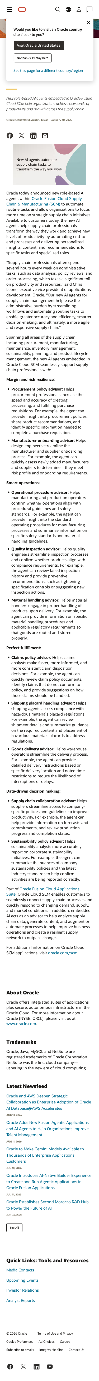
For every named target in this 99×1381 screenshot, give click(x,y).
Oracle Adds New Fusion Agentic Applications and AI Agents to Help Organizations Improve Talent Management (47, 1128)
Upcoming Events (22, 1280)
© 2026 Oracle (16, 1333)
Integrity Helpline (51, 1349)
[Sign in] (79, 9)
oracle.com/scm (63, 952)
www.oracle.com (21, 1023)
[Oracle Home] (22, 9)
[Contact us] (89, 9)
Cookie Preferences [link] (19, 1341)
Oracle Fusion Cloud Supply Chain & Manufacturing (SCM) (44, 201)
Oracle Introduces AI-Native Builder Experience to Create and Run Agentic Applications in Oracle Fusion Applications (48, 1181)
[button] (9, 9)
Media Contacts (20, 1269)
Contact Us (76, 1349)
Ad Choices (47, 1341)
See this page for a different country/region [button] (48, 70)
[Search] (58, 9)
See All (14, 1228)
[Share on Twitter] (21, 136)
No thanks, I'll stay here (32, 58)
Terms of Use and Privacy (55, 1333)
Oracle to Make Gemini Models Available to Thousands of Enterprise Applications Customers (45, 1155)
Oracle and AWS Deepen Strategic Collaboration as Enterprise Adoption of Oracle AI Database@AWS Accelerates (48, 1102)
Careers (65, 1341)
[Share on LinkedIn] (33, 136)
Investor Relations (22, 1290)
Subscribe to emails (20, 1349)
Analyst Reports (20, 1300)
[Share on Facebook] (9, 136)
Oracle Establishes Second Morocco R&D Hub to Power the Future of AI (47, 1205)
